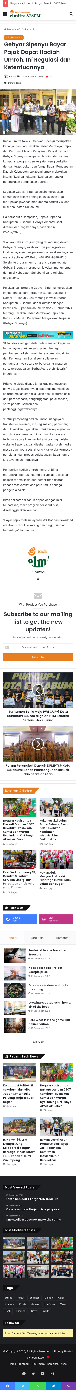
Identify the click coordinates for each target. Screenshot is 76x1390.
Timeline (20, 1310)
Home (10, 29)
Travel (34, 1310)
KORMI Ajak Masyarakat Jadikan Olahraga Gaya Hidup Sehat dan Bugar (55, 878)
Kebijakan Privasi (57, 1363)
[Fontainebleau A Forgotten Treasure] (15, 955)
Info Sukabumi (25, 29)
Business (34, 1297)
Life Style (49, 1304)
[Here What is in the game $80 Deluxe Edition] (15, 1025)
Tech (8, 1310)
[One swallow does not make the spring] (15, 990)
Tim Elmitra (38, 1363)
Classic (49, 1297)
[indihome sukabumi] (38, 335)
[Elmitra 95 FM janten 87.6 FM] (25, 14)
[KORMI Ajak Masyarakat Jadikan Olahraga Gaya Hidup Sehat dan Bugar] (56, 859)
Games (35, 1304)
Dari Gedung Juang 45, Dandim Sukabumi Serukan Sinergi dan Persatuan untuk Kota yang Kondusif (19, 879)
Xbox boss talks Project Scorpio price (45, 970)
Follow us (12, 1323)
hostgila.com (38, 1357)
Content (9, 1304)
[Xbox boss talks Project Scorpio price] (15, 973)
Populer (12, 938)
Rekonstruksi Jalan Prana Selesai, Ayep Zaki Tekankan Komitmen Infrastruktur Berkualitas (54, 830)
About (21, 1297)
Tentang (24, 1363)
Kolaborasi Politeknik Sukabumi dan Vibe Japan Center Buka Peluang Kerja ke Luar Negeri (18, 1094)
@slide (8, 1297)
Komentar (63, 938)
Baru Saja (36, 938)
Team (63, 1304)
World (46, 1310)
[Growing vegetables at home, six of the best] (15, 1008)
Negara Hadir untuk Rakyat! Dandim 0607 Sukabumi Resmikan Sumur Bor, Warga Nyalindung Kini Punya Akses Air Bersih (18, 830)
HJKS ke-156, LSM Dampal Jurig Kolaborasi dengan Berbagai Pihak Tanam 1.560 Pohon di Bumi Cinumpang (19, 1150)
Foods (22, 1304)
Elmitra (13, 76)
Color (61, 1297)
